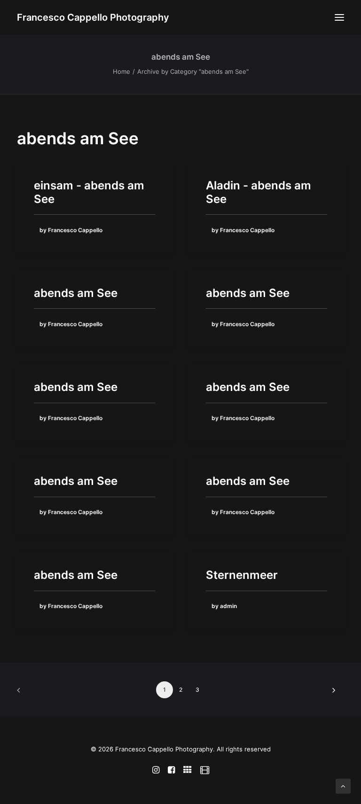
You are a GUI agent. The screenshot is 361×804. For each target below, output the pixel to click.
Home (121, 71)
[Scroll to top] (343, 785)
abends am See (76, 293)
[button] (339, 17)
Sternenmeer (242, 575)
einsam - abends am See (89, 192)
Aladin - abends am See (258, 192)
